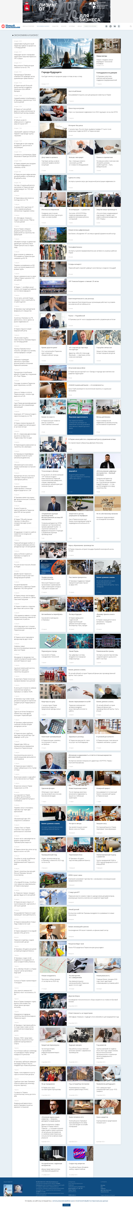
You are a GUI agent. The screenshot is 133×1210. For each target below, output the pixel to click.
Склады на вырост (75, 264)
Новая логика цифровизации (78, 230)
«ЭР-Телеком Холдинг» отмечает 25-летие (83, 281)
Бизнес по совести (48, 417)
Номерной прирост (103, 788)
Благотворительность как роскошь (81, 299)
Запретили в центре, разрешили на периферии (78, 515)
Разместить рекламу (90, 26)
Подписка (103, 1188)
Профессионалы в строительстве (47, 578)
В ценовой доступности (105, 737)
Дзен (102, 1190)
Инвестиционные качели (78, 788)
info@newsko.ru (72, 1195)
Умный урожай (73, 909)
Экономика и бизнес (43, 26)
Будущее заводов (75, 1045)
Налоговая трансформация (51, 737)
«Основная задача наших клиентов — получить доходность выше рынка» (51, 1119)
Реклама (103, 1185)
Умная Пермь (74, 651)
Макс (105, 1190)
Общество (55, 26)
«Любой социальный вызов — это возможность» (86, 385)
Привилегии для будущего (105, 1084)
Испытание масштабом (76, 368)
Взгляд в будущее (75, 614)
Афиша (80, 26)
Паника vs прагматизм (104, 157)
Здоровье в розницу (76, 737)
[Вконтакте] (114, 26)
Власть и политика (28, 26)
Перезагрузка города (49, 651)
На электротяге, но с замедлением (75, 976)
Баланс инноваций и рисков (78, 927)
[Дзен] (106, 26)
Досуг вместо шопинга (50, 157)
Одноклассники (105, 1192)
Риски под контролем (76, 108)
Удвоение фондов (48, 788)
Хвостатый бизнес (74, 91)
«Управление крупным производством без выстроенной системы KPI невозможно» (52, 516)
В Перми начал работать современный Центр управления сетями (92, 439)
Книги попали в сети (76, 1117)
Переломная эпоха (75, 855)
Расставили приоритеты (77, 577)
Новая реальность (103, 976)
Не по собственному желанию (107, 514)
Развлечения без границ (105, 651)
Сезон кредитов (102, 1117)
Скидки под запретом (77, 1163)
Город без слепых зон (104, 348)
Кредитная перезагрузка (50, 1045)
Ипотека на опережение (50, 210)
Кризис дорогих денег (49, 348)
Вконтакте (108, 1190)
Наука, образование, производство (81, 545)
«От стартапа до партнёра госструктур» (78, 348)
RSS (102, 1187)
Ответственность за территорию (80, 1013)
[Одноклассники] (119, 26)
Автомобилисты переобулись (52, 614)
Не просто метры (75, 823)
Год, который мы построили (79, 1084)
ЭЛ (40, 1191)
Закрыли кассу (101, 823)
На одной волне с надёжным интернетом (52, 1164)
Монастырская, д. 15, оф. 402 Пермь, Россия (75, 1189)
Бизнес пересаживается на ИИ (80, 702)
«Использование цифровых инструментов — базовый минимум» (106, 473)
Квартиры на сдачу (48, 702)
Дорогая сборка (74, 996)
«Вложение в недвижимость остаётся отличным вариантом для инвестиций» (89, 756)
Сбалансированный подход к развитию (106, 856)
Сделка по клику (74, 178)
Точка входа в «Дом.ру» (50, 471)
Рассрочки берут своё (76, 944)
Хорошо (66, 1205)
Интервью (72, 26)
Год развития (101, 1045)
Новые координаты (49, 976)
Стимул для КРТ (74, 892)
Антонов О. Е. (81, 1187)
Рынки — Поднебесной (76, 316)
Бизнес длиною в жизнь (77, 670)
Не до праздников (48, 1084)
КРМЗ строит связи (75, 875)
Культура (63, 26)
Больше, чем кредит (76, 157)
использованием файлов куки (63, 1201)
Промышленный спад (49, 855)
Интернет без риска (75, 125)
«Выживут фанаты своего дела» (105, 615)
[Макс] (110, 26)
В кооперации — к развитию (79, 210)
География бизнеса (75, 247)
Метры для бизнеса (103, 417)
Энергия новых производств (106, 210)
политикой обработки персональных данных (92, 1201)
